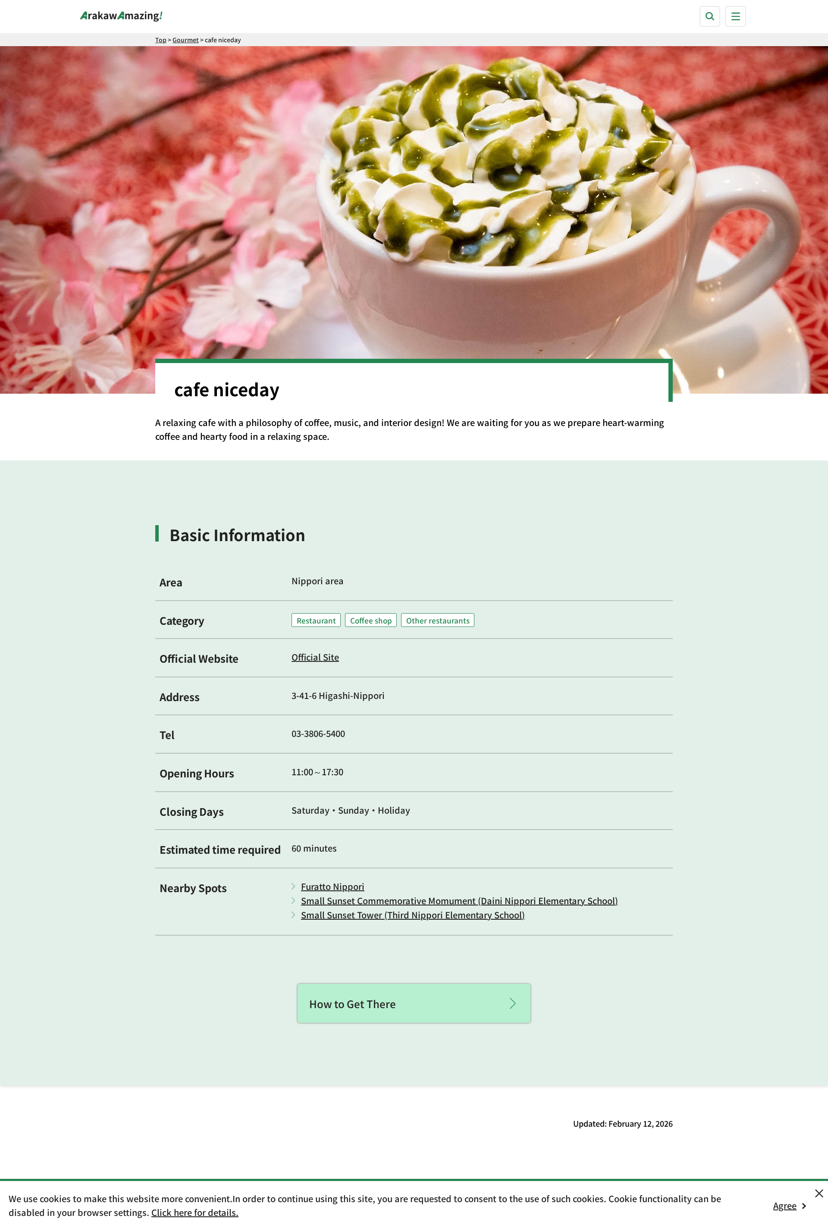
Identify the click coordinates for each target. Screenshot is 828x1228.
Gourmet (185, 39)
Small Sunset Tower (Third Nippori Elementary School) (413, 915)
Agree (785, 1205)
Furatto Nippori (332, 886)
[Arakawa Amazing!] (121, 16)
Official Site (315, 657)
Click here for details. (194, 1212)
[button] (709, 16)
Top (160, 39)
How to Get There (352, 1003)
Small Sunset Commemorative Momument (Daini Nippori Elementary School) (459, 901)
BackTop (662, 1168)
